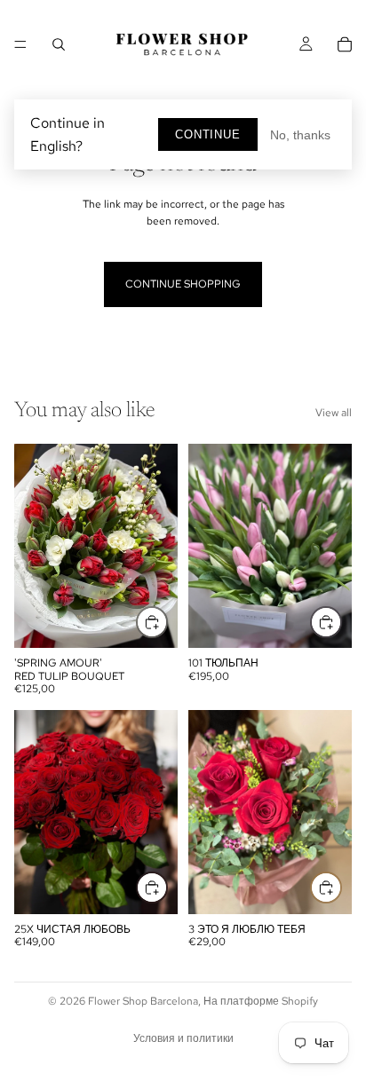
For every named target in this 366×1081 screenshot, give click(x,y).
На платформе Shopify (260, 1001)
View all (333, 413)
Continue (207, 134)
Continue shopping (183, 284)
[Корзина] (344, 44)
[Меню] (20, 44)
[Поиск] (58, 44)
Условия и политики (183, 1038)
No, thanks (300, 135)
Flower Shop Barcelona (143, 1001)
